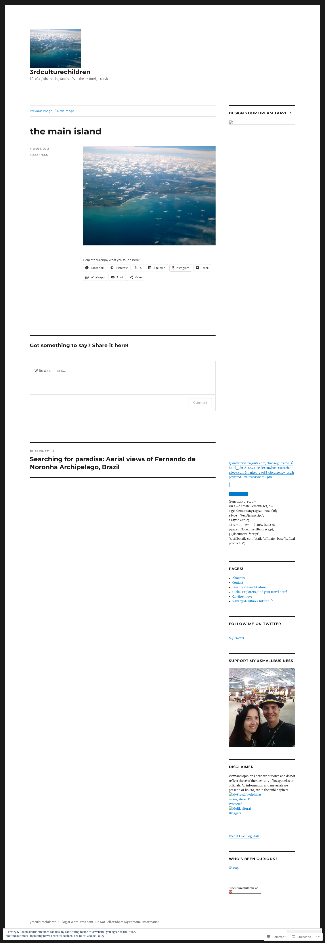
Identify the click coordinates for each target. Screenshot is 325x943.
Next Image (65, 111)
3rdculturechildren (60, 72)
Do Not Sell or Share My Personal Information (127, 922)
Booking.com (238, 494)
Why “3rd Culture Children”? (252, 601)
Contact (237, 583)
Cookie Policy (95, 935)
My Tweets (236, 638)
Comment (200, 402)
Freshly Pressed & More (249, 587)
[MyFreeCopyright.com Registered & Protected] (262, 799)
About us (238, 578)
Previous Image (41, 111)
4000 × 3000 (39, 155)
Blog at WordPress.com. (77, 922)
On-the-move (242, 597)
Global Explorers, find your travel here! (259, 592)
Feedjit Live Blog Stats (244, 836)
